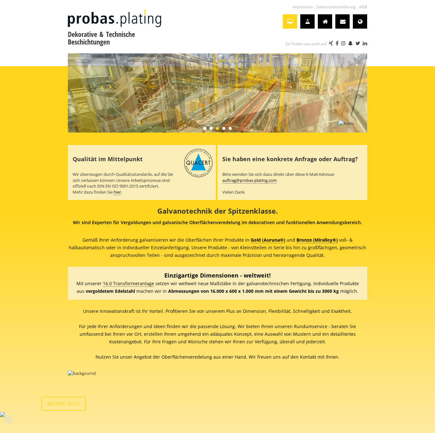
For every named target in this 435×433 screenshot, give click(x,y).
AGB (363, 7)
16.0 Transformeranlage (128, 283)
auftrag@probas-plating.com (249, 180)
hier (117, 192)
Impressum (303, 7)
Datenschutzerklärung (336, 7)
